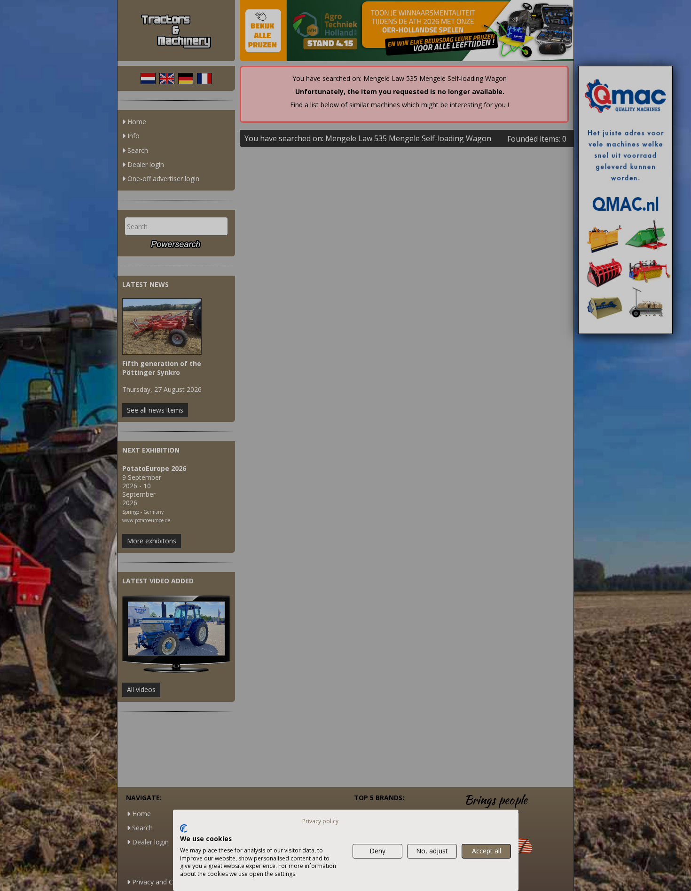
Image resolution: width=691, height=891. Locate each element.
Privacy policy (320, 821)
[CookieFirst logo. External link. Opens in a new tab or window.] (183, 828)
